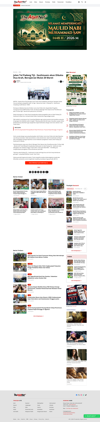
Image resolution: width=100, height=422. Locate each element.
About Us (47, 419)
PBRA (27, 419)
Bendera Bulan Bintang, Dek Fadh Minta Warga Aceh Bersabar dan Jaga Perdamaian (79, 261)
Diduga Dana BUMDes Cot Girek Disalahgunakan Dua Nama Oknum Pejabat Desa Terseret (77, 114)
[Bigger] (63, 81)
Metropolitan (40, 403)
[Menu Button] (85, 2)
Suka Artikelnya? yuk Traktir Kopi (37, 162)
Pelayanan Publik (29, 411)
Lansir (29, 274)
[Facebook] (33, 172)
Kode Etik (23, 419)
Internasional (52, 403)
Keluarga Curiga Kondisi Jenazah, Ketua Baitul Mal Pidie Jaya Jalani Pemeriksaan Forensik (79, 238)
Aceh (31, 2)
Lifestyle (51, 405)
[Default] (61, 81)
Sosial (38, 405)
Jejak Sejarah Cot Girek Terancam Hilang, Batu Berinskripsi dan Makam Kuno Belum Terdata (46, 256)
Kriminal (30, 263)
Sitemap (35, 419)
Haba (14, 407)
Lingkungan (28, 405)
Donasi (31, 419)
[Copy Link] (30, 172)
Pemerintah (60, 2)
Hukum (41, 2)
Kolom (50, 411)
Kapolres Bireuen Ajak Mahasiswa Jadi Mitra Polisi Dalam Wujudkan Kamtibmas (80, 219)
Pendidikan (68, 2)
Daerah (15, 405)
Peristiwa (47, 2)
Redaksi (14, 419)
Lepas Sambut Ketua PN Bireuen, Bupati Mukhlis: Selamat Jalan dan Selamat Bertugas (79, 206)
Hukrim (39, 407)
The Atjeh (74, 106)
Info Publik (15, 411)
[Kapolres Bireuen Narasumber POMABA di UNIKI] (69, 193)
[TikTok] (86, 395)
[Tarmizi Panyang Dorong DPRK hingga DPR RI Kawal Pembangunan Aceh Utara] (70, 269)
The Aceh (74, 306)
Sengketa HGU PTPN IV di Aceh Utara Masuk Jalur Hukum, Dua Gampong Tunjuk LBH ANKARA (79, 244)
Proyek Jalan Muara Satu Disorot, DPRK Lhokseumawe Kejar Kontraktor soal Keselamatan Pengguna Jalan (44, 298)
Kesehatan (51, 409)
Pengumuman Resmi (42, 411)
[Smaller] (59, 81)
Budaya (29, 253)
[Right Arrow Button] (86, 189)
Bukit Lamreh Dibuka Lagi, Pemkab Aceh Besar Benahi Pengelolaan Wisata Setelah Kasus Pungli (54, 192)
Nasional (27, 403)
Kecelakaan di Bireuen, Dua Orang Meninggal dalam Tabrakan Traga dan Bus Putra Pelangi (77, 137)
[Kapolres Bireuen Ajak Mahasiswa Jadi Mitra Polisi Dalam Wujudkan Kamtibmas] (69, 219)
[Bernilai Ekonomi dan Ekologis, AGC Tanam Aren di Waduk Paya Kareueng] (69, 200)
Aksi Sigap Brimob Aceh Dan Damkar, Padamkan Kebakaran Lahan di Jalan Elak (42, 277)
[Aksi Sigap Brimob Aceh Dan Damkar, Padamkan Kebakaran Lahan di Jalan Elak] (20, 277)
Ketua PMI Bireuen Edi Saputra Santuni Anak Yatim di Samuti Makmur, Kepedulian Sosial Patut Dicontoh (77, 126)
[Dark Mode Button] (78, 2)
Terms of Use (41, 419)
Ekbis (35, 2)
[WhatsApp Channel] (83, 395)
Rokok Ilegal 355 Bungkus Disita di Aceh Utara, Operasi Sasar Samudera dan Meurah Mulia (79, 231)
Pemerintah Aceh (29, 409)
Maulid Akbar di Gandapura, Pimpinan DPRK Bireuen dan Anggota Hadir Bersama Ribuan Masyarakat (79, 212)
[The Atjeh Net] (20, 2)
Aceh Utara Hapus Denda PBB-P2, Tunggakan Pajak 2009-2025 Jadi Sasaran (38, 192)
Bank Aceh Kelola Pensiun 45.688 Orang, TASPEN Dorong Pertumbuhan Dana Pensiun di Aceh (56, 211)
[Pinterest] (41, 172)
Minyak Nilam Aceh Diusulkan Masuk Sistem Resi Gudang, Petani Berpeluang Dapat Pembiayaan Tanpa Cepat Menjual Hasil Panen (20, 211)
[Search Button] (82, 2)
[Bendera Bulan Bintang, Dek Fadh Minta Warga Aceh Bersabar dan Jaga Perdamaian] (70, 262)
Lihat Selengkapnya (38, 316)
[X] (35, 172)
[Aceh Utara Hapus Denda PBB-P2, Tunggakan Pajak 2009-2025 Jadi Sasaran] (39, 184)
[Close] (98, 416)
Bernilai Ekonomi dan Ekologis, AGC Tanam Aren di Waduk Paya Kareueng (79, 199)
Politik (53, 2)
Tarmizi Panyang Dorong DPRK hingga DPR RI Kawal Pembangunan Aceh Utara (80, 268)
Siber (19, 419)
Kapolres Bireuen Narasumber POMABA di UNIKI (78, 193)
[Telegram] (38, 172)
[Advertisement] (50, 59)
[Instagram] (81, 395)
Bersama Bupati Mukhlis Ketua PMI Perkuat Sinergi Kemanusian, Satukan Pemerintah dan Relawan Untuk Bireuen (44, 288)
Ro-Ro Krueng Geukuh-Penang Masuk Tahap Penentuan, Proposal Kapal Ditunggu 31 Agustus (39, 129)
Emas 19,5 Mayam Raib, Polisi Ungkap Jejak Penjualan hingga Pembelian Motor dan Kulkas (44, 266)
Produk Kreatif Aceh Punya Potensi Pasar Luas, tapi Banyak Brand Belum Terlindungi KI (38, 211)
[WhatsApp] (44, 172)
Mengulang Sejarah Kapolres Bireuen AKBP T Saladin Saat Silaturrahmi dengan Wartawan (77, 120)
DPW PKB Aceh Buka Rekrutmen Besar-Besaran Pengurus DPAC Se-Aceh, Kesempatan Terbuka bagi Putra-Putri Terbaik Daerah (79, 274)
